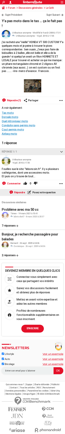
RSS (39, 387)
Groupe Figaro (29, 394)
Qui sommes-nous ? (15, 384)
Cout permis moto (13, 129)
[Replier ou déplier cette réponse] (61, 151)
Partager (33, 100)
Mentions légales (13, 394)
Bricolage (9, 364)
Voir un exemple (53, 354)
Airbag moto (9, 133)
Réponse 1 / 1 (9, 151)
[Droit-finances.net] (48, 416)
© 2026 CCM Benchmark (48, 394)
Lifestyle (9, 354)
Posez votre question (44, 192)
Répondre (19, 192)
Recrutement (49, 387)
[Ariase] (17, 430)
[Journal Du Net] (17, 416)
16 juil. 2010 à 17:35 (45, 36)
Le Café (50, 7)
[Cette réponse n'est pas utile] (35, 183)
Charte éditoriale (41, 384)
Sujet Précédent (13, 14)
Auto (7, 359)
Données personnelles (16, 391)
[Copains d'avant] (17, 423)
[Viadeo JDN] (48, 423)
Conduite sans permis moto (18, 125)
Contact (14, 387)
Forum (11, 7)
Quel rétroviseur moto (15, 121)
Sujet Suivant (53, 14)
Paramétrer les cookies (38, 391)
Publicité (55, 384)
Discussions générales (31, 7)
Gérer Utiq (55, 391)
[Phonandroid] (48, 430)
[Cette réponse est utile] (25, 183)
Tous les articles (27, 387)
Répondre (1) (14, 100)
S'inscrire (33, 328)
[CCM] (48, 409)
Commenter (14, 183)
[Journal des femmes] (17, 409)
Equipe (29, 384)
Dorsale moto (10, 117)
